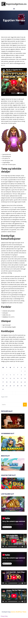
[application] (14, 522)
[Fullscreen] (25, 546)
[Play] (3, 546)
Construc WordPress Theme (18, 612)
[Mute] (22, 546)
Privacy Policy (4, 616)
